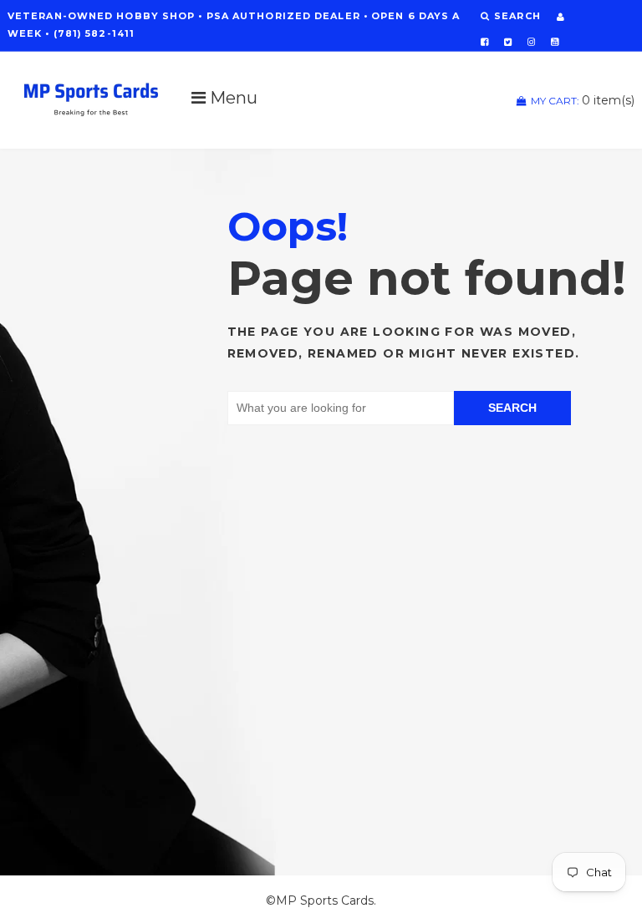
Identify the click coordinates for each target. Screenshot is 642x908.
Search (512, 407)
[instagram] (531, 42)
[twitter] (508, 42)
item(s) (582, 100)
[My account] (560, 17)
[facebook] (484, 42)
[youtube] (554, 42)
